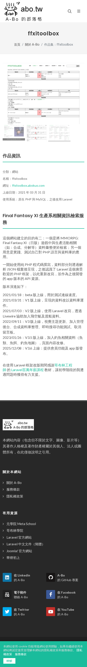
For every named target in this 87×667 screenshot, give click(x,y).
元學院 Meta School (21, 524)
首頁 (17, 44)
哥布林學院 (14, 530)
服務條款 (13, 489)
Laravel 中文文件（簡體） (25, 544)
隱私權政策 (14, 496)
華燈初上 (13, 558)
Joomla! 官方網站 (19, 551)
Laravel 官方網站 (19, 537)
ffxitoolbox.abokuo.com (28, 185)
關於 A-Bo (32, 44)
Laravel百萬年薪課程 (27, 370)
